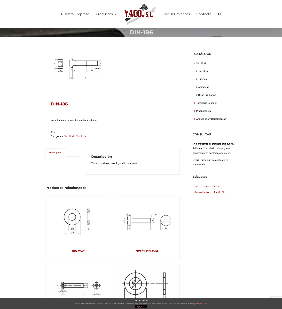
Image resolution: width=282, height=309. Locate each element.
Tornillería (69, 136)
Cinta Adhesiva (202, 192)
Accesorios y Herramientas (211, 119)
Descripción (55, 152)
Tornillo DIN (219, 192)
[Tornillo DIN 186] (78, 69)
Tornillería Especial (206, 103)
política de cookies (201, 304)
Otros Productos (207, 95)
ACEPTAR (141, 307)
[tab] (56, 152)
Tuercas (202, 79)
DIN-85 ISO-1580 (147, 251)
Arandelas (203, 87)
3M (196, 186)
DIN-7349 (78, 251)
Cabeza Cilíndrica (210, 186)
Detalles (78, 222)
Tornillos (81, 136)
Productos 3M (204, 111)
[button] (219, 14)
